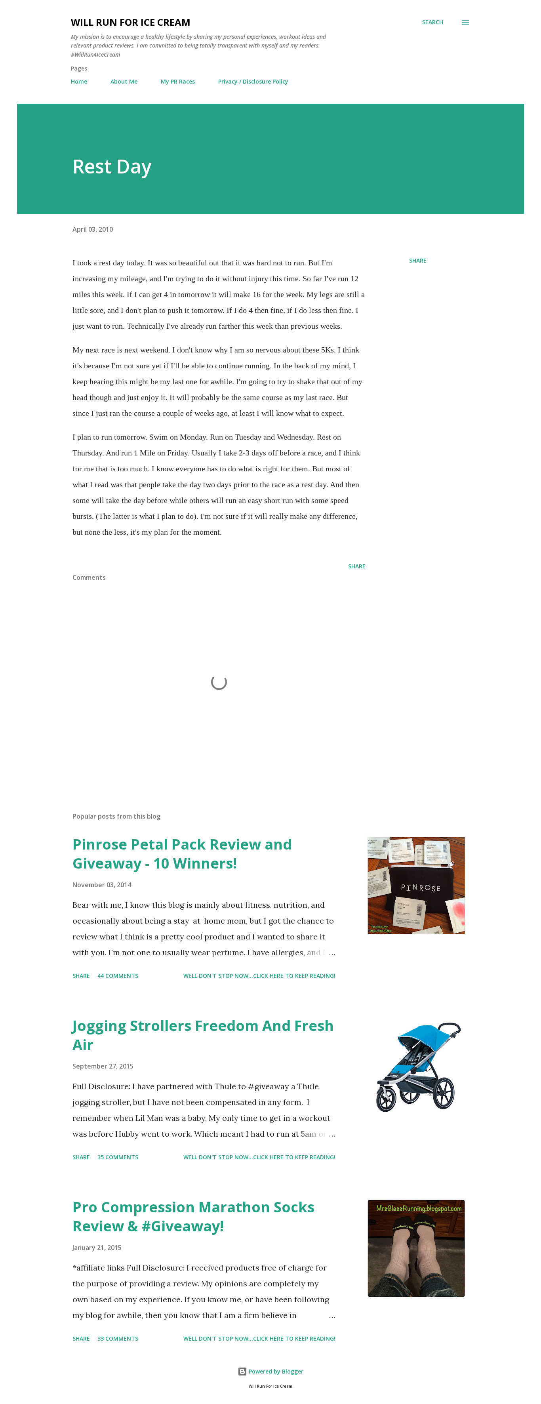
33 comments (117, 1338)
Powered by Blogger (275, 1371)
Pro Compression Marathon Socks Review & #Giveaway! (193, 1216)
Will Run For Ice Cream (130, 22)
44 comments (117, 975)
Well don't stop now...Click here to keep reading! (259, 975)
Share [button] (418, 260)
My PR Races (178, 81)
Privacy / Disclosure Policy (253, 81)
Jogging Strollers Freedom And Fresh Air (203, 1035)
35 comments (117, 1157)
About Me (123, 81)
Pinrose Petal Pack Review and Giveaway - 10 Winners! (182, 853)
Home (79, 81)
